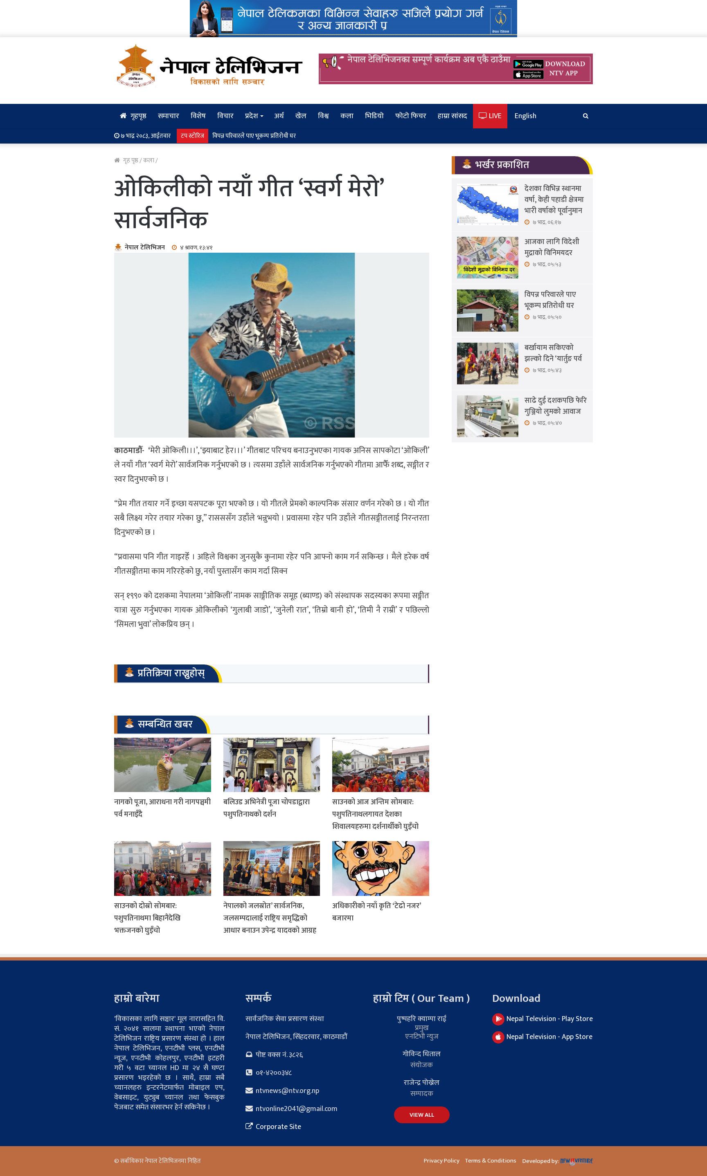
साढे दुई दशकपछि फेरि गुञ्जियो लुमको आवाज (556, 406)
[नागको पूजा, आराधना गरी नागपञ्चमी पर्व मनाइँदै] (162, 765)
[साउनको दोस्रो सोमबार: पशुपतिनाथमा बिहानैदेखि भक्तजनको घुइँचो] (162, 868)
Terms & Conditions (490, 1161)
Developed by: (541, 1161)
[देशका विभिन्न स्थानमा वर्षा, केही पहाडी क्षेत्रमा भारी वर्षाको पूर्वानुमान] (487, 204)
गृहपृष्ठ (137, 116)
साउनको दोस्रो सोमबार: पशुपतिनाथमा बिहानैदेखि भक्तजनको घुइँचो (147, 918)
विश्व (323, 116)
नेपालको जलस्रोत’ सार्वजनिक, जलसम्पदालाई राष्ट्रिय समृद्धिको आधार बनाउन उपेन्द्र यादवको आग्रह (269, 918)
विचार (225, 116)
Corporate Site (277, 1127)
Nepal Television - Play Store (550, 1019)
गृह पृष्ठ (130, 160)
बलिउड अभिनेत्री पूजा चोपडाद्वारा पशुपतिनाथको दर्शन (266, 808)
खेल (300, 116)
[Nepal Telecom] (353, 18)
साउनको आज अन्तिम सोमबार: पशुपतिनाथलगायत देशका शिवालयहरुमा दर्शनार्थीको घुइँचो (375, 814)
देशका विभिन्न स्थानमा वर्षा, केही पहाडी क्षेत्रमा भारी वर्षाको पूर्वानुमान (554, 200)
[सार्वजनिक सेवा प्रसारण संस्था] (210, 65)
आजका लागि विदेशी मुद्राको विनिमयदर (552, 247)
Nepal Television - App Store (549, 1037)
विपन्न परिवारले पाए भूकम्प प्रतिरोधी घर (550, 300)
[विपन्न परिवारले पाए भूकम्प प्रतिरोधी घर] (487, 310)
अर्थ (279, 116)
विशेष (198, 116)
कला (347, 116)
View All (422, 1115)
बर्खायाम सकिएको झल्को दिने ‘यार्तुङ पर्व (256, 136)
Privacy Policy (441, 1161)
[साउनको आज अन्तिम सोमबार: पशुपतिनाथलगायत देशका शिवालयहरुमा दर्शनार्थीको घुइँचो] (380, 765)
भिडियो (374, 116)
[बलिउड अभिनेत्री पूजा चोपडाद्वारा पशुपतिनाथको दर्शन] (271, 765)
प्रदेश (251, 116)
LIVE (494, 116)
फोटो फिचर (410, 116)
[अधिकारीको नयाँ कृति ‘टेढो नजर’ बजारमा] (380, 868)
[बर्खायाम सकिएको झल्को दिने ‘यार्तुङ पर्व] (487, 363)
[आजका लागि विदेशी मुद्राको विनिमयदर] (487, 257)
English (525, 116)
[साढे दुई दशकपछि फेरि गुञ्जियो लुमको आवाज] (487, 416)
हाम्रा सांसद (452, 116)
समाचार (168, 116)
